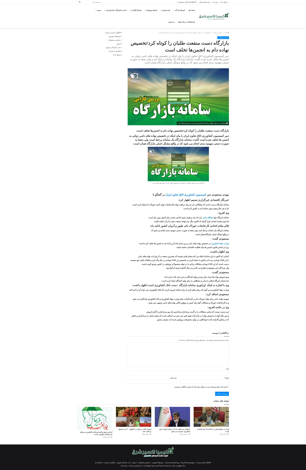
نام (227, 369)
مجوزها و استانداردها (188, 462)
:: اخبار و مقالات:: (217, 33)
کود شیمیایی (166, 10)
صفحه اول (191, 10)
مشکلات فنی (208, 217)
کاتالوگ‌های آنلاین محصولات (187, 2)
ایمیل (226, 378)
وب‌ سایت (173, 378)
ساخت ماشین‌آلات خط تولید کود (116, 10)
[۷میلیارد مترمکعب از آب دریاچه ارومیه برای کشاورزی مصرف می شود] (172, 417)
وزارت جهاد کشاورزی (220, 243)
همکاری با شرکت (115, 51)
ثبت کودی (171, 22)
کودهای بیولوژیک (151, 10)
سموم (99, 10)
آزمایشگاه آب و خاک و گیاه (186, 22)
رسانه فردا (124, 466)
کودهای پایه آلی (180, 10)
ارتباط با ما (224, 2)
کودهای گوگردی (136, 10)
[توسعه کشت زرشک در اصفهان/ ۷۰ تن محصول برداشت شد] (133, 417)
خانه (225, 33)
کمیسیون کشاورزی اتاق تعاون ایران (186, 194)
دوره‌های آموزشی (115, 36)
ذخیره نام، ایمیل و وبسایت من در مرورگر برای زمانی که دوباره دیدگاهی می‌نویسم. (200, 387)
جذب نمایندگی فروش (113, 47)
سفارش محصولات (114, 40)
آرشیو (119, 44)
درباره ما (215, 2)
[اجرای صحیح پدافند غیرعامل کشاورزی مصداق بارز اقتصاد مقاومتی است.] (94, 418)
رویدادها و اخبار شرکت (172, 462)
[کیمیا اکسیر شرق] (214, 16)
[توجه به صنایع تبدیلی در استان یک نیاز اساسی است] (211, 417)
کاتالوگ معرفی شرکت (113, 33)
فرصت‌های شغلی (204, 2)
